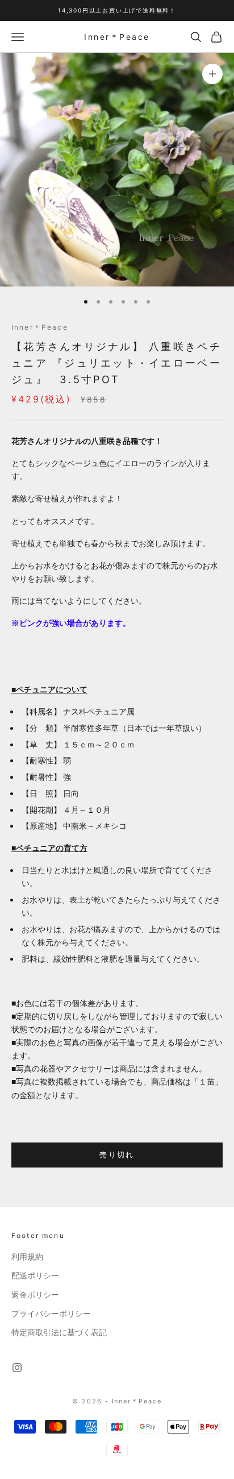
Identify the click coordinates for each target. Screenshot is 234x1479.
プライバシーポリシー (51, 1313)
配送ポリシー (35, 1275)
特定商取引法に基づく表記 (59, 1332)
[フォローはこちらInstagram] (17, 1367)
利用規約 (27, 1257)
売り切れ (116, 1154)
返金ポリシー (35, 1295)
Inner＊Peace (39, 327)
